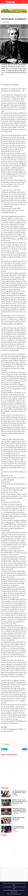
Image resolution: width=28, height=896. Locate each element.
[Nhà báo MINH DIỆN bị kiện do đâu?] (6, 820)
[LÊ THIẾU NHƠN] (9, 2)
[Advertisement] (14, 874)
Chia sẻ (24, 749)
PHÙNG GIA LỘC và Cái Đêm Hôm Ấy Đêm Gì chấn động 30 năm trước (19, 801)
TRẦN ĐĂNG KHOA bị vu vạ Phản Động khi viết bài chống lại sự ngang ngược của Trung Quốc (19, 810)
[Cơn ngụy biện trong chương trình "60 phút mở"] (6, 829)
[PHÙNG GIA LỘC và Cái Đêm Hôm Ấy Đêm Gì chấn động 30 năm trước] (6, 802)
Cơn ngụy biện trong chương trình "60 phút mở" (18, 828)
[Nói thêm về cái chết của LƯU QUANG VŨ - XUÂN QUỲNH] (6, 793)
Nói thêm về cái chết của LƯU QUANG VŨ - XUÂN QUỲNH (19, 792)
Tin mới (3, 835)
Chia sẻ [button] (5, 749)
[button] (22, 1)
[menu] (2, 1)
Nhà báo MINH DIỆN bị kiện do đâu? (18, 818)
